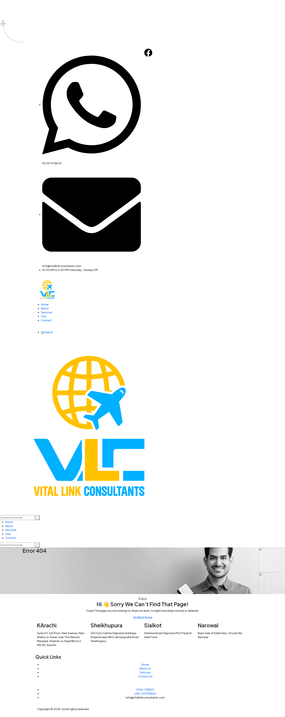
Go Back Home (142, 617)
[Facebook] (148, 53)
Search (48, 332)
